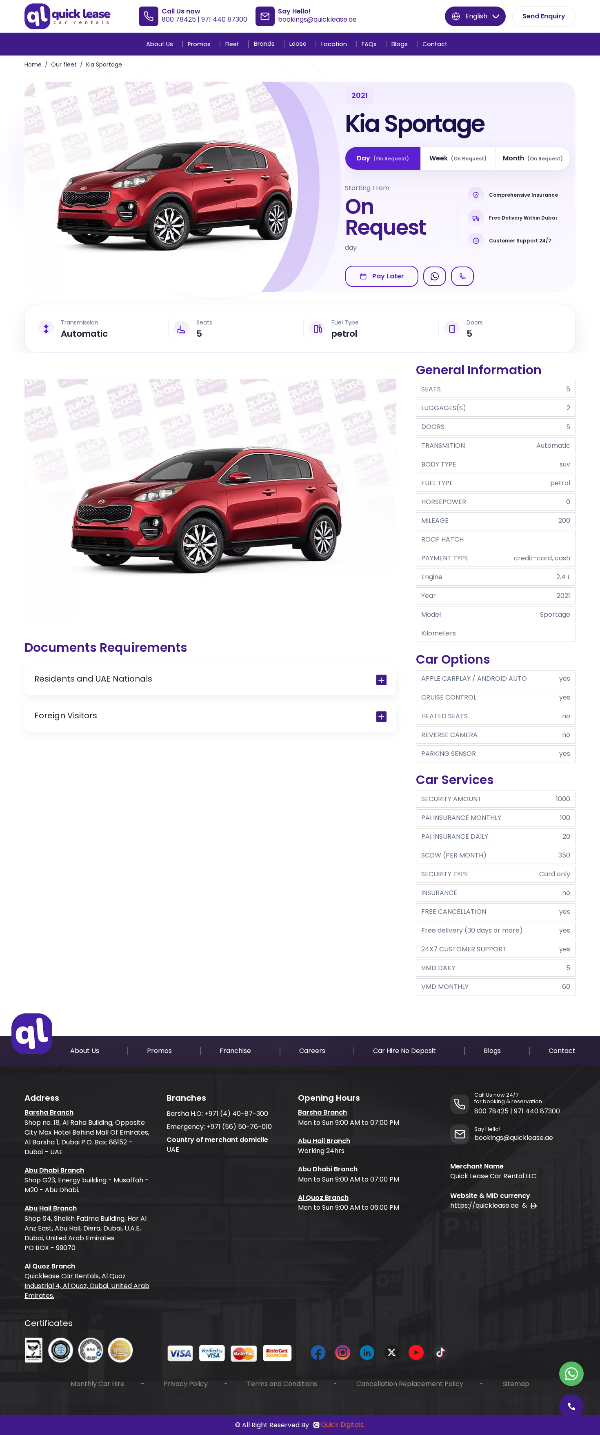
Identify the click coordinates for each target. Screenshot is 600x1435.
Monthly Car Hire (97, 1383)
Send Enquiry (543, 16)
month (533, 158)
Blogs (399, 44)
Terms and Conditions (282, 1383)
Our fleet (64, 64)
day (383, 158)
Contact (434, 44)
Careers (312, 1050)
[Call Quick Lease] (571, 1406)
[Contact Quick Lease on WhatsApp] (571, 1374)
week (458, 158)
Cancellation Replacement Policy (409, 1383)
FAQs (369, 44)
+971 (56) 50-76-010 (239, 1126)
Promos (199, 44)
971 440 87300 (224, 19)
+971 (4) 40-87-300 (236, 1113)
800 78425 (179, 19)
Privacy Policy (186, 1383)
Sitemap (515, 1383)
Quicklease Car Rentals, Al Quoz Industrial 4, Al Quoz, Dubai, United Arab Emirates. (86, 1285)
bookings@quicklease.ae (317, 19)
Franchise (235, 1050)
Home (33, 64)
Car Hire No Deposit (404, 1050)
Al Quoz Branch (49, 1266)
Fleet (232, 44)
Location (334, 44)
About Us (159, 44)
